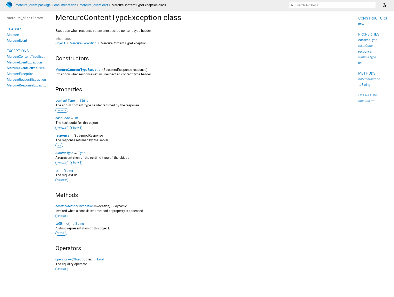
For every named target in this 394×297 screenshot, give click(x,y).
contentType (65, 100)
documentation (65, 5)
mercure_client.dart (94, 5)
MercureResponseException (27, 85)
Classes (14, 29)
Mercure (13, 35)
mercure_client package (33, 5)
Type (81, 153)
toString (61, 224)
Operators (368, 95)
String (84, 100)
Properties (368, 34)
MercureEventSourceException (29, 68)
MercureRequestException (26, 80)
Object (60, 43)
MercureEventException (24, 62)
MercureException (83, 43)
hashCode (62, 118)
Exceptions (18, 51)
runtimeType (64, 153)
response (62, 135)
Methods (367, 73)
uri (57, 170)
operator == (63, 259)
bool (100, 259)
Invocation (86, 206)
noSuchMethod (66, 206)
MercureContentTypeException (78, 70)
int (76, 118)
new (361, 24)
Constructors (372, 18)
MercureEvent (17, 41)
